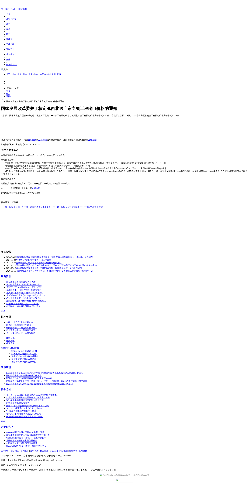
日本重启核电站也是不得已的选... (21, 330)
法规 (59, 74)
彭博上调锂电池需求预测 (17, 403)
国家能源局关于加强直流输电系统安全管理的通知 (38, 263)
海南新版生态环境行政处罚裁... (25, 356)
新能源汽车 (11, 287)
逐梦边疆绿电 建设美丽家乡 (23, 282)
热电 (36, 74)
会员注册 (54, 451)
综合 (14, 74)
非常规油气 (11, 54)
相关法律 (44, 451)
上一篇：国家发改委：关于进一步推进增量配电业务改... (26, 207)
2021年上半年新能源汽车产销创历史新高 (25, 400)
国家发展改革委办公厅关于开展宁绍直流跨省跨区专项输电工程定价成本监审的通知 (54, 271)
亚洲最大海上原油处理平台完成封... (26, 298)
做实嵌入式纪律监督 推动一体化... (26, 284)
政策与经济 (11, 19)
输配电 (43, 74)
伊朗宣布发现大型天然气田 (23, 362)
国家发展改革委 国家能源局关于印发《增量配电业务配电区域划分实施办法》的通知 (54, 257)
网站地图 (22, 9)
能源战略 (10, 301)
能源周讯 (10, 341)
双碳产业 (10, 49)
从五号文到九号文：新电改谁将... (21, 333)
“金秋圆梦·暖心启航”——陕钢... (24, 304)
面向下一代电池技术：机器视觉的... (26, 290)
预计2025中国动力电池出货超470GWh (23, 414)
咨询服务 (24, 451)
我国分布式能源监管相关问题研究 (21, 440)
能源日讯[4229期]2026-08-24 (24, 351)
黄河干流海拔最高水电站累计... (25, 359)
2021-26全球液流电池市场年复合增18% (24, 408)
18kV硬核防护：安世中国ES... (30, 287)
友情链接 (83, 451)
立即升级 (42, 140)
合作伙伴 (73, 451)
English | (14, 9)
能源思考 (10, 343)
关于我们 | (5, 9)
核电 (25, 74)
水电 (31, 74)
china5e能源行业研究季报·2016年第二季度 (25, 432)
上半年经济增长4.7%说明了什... (29, 293)
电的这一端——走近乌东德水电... (21, 328)
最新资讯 (6, 276)
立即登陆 (92, 140)
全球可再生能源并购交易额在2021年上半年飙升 (28, 397)
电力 (8, 34)
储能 (8, 290)
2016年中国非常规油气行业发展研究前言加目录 (28, 435)
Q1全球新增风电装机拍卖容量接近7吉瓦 (24, 416)
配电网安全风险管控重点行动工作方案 (33, 260)
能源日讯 (10, 338)
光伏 (8, 59)
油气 (8, 24)
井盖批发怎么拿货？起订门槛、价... (31, 295)
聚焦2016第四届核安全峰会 (18, 325)
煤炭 (8, 29)
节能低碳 (10, 44)
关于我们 (5, 451)
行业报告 (6, 426)
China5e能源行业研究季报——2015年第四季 (26, 438)
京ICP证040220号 (141, 475)
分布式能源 (11, 64)
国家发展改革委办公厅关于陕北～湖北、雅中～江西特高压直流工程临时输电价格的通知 (56, 265)
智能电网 (51, 74)
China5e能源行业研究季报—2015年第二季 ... (26, 446)
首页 (8, 14)
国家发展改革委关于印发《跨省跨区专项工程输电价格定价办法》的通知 (49, 268)
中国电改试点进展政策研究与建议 (21, 443)
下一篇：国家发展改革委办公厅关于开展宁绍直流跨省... (78, 207)
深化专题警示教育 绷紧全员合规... (30, 301)
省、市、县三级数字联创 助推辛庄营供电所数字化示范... (32, 395)
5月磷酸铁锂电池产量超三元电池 (21, 411)
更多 (3, 311)
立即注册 (32, 140)
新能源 (9, 39)
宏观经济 (10, 293)
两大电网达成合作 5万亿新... (24, 354)
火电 (19, 74)
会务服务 (15, 451)
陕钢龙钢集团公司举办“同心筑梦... (26, 306)
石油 (8, 298)
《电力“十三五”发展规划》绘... (20, 322)
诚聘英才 (34, 451)
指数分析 (6, 389)
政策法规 (6, 367)
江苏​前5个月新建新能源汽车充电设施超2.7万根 (27, 406)
